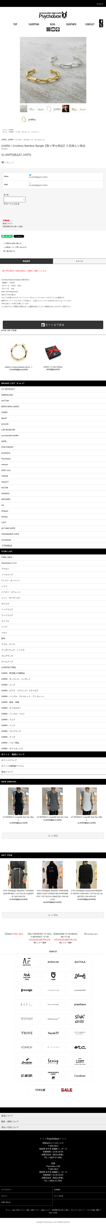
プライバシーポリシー (77, 1210)
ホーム (5, 130)
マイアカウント (6, 1189)
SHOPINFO (71, 24)
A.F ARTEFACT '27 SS (40, 937)
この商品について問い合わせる (14, 247)
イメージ (79, 261)
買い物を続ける (9, 251)
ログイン (4, 1196)
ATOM (55, 1213)
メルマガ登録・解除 (93, 1210)
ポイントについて (9, 760)
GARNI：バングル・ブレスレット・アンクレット (24, 132)
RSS (50, 1213)
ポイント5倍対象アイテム (12, 766)
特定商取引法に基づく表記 (13, 226)
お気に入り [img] (9, 162)
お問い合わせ (5, 1202)
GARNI (11, 130)
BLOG (52, 24)
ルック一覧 (40, 942)
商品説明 (26, 261)
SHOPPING (34, 24)
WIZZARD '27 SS (65, 937)
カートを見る (58, 1196)
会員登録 (57, 1189)
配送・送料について (33, 1210)
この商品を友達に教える (12, 243)
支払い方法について (18, 1210)
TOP (15, 24)
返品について (8, 223)
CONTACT (90, 24)
